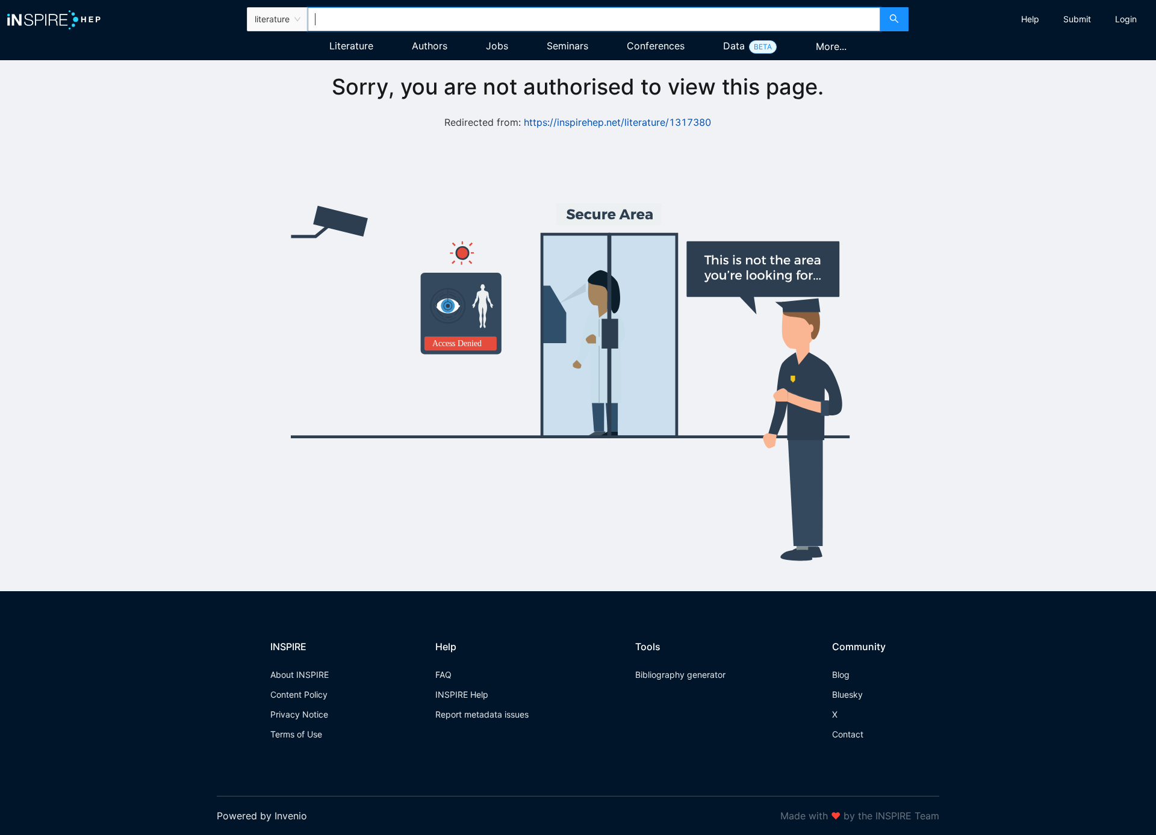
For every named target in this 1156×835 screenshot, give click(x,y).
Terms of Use (296, 734)
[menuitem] (1030, 19)
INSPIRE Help (461, 694)
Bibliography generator (680, 674)
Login (1126, 19)
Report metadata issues (482, 714)
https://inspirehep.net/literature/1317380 (617, 122)
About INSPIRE (299, 674)
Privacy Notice (299, 714)
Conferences (656, 46)
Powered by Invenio (262, 816)
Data (734, 46)
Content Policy (299, 694)
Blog (841, 674)
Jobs (497, 46)
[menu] (1034, 19)
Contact (847, 734)
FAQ (443, 674)
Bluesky (847, 694)
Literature (351, 46)
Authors (429, 46)
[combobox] (594, 19)
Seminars (567, 46)
